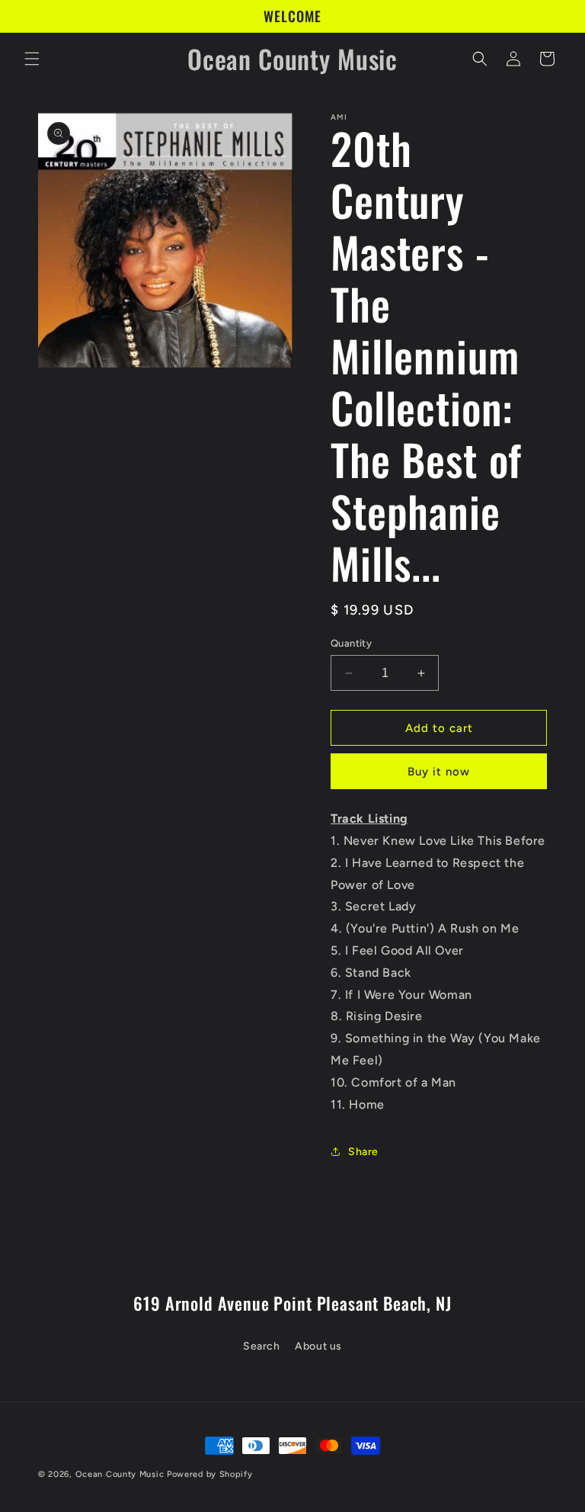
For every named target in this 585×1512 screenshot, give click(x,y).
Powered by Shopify (210, 1474)
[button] (32, 58)
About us (318, 1346)
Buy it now (439, 771)
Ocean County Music (120, 1474)
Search (261, 1346)
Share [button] (363, 1151)
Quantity (351, 643)
